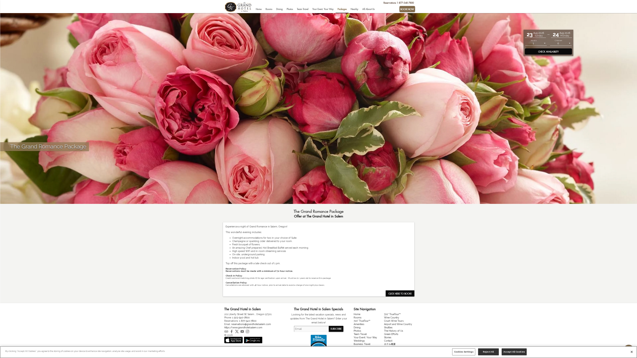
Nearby (354, 9)
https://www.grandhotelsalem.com (243, 327)
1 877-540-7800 (247, 321)
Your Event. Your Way (323, 9)
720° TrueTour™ (362, 321)
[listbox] (536, 43)
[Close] (631, 352)
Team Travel (302, 9)
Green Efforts (391, 334)
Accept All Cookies (514, 352)
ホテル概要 (390, 344)
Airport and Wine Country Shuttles (398, 326)
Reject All (488, 352)
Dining (279, 9)
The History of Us (393, 330)
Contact (388, 340)
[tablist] (326, 9)
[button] (535, 34)
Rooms (269, 9)
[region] (318, 352)
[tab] (259, 9)
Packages (342, 9)
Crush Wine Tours (394, 321)
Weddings (359, 340)
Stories (387, 337)
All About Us (368, 9)
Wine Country (391, 317)
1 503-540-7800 (241, 317)
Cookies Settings (463, 352)
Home (259, 9)
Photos (290, 9)
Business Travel (362, 344)
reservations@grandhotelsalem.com (251, 324)
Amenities (359, 324)
